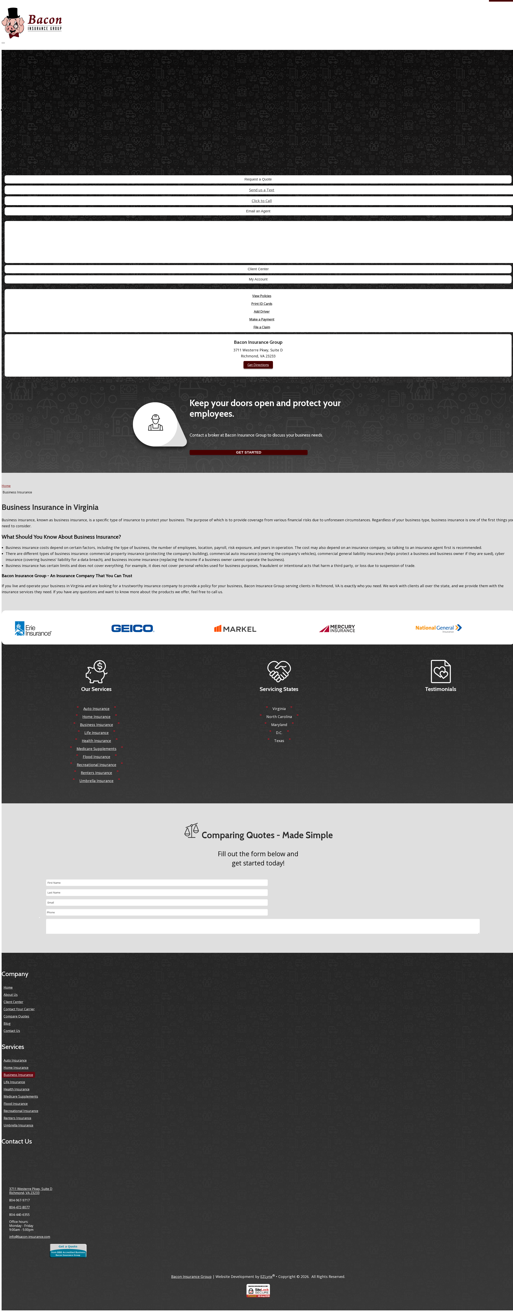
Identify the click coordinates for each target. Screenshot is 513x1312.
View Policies (261, 296)
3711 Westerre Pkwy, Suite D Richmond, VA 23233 (30, 1191)
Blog (7, 1023)
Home (6, 486)
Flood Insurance (96, 756)
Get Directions (258, 365)
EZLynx (266, 1276)
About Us (11, 994)
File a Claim (261, 327)
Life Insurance (96, 732)
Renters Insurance (96, 772)
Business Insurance (96, 724)
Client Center (258, 269)
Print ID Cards (261, 304)
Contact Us (12, 1031)
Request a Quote (258, 179)
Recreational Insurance (96, 764)
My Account (258, 279)
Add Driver (262, 311)
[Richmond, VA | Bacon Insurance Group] (32, 23)
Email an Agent (258, 211)
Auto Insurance (96, 708)
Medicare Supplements (96, 748)
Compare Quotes (16, 1016)
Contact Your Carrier (19, 1009)
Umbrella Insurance (96, 780)
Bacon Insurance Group (191, 1276)
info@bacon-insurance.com (29, 1236)
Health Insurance (96, 740)
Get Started (248, 452)
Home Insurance (96, 716)
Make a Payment (261, 319)
